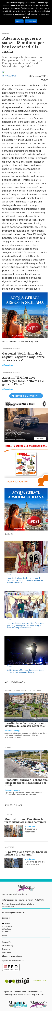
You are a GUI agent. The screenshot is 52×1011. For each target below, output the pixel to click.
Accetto (19, 21)
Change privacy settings (12, 956)
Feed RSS (8, 932)
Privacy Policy (7, 942)
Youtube (7, 929)
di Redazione (9, 76)
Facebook (7, 926)
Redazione (6, 953)
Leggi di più (31, 21)
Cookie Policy (7, 945)
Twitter (7, 924)
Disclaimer (6, 949)
